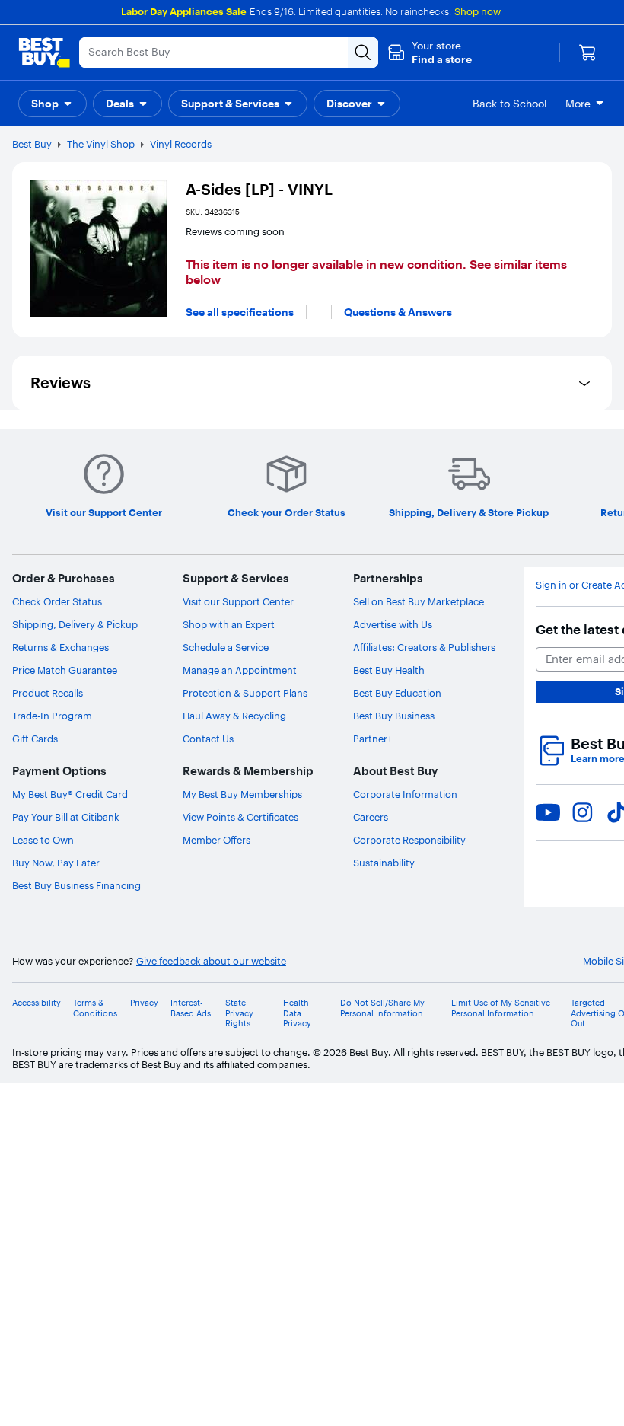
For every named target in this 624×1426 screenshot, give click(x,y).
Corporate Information (405, 794)
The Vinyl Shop (101, 144)
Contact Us (208, 738)
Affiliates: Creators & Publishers (424, 647)
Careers (370, 817)
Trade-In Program (52, 716)
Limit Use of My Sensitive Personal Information (500, 1008)
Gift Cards (35, 738)
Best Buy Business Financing (76, 885)
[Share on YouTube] (548, 812)
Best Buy (32, 144)
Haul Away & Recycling (234, 716)
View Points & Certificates (240, 817)
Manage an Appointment (240, 670)
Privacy (144, 1003)
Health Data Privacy (297, 1013)
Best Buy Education (397, 693)
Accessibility (36, 1003)
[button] (429, 52)
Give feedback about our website (211, 961)
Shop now (477, 11)
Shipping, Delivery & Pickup (75, 624)
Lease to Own (43, 840)
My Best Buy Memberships (242, 794)
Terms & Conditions (95, 1008)
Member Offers (216, 840)
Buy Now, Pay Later (56, 863)
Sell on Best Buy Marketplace (418, 601)
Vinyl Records (181, 144)
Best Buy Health (389, 670)
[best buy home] (44, 52)
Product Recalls (47, 693)
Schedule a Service (226, 647)
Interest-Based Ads (190, 1008)
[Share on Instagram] (582, 812)
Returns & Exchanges (60, 647)
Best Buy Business (394, 716)
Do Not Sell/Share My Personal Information (382, 1008)
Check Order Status (57, 601)
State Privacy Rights (239, 1013)
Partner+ (373, 738)
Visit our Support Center (238, 601)
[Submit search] (363, 52)
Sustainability (384, 863)
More (578, 103)
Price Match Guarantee (64, 670)
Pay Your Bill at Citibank (65, 817)
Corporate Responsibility (409, 840)
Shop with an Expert (229, 624)
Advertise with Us (392, 624)
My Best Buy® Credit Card (70, 794)
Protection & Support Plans (245, 693)
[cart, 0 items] (587, 52)
